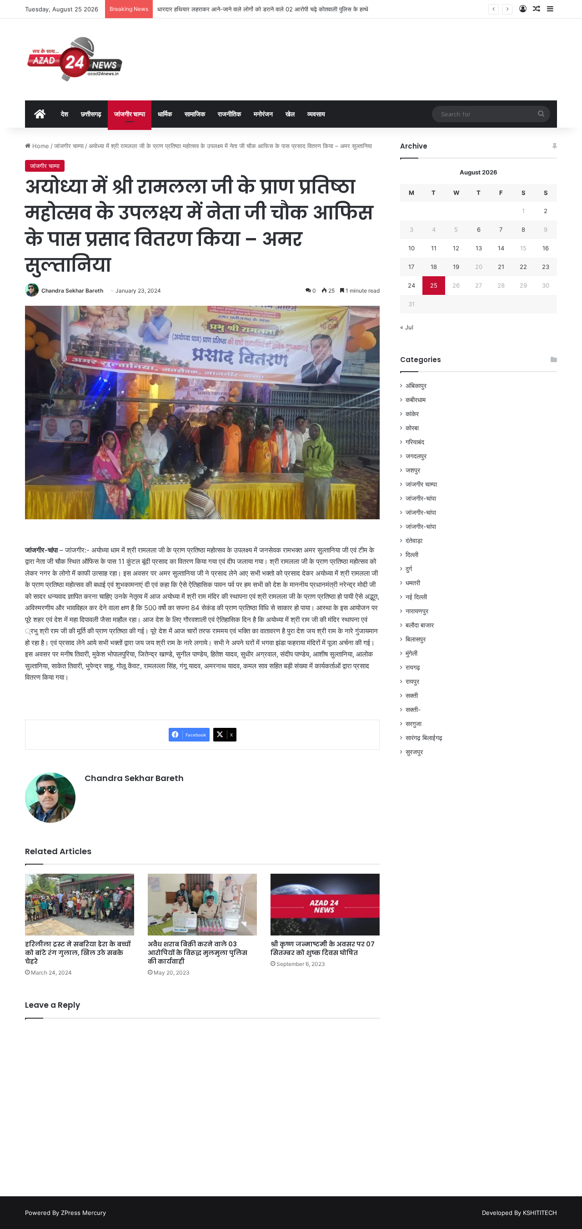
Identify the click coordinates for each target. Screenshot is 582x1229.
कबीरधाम (416, 399)
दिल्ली (412, 554)
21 (501, 266)
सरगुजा (413, 723)
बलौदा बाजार (420, 625)
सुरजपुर (414, 752)
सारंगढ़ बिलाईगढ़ (424, 737)
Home (39, 145)
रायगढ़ (413, 667)
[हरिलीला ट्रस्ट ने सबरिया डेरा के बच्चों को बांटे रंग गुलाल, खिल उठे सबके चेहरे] (79, 904)
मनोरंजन (263, 114)
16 (545, 248)
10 (411, 248)
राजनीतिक (229, 114)
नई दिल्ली (416, 597)
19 (456, 266)
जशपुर (413, 470)
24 (411, 285)
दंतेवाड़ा (414, 540)
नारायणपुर (417, 611)
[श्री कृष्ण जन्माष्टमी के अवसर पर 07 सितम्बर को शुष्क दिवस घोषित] (325, 904)
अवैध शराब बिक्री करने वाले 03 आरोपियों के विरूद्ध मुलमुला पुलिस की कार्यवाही (197, 953)
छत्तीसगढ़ (91, 114)
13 (479, 248)
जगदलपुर (416, 456)
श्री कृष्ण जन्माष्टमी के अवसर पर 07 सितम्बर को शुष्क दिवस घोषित (323, 948)
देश (64, 114)
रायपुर (412, 681)
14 (501, 248)
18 (434, 266)
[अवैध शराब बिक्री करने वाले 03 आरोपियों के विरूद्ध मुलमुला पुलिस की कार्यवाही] (202, 904)
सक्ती (412, 695)
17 (411, 266)
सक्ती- (413, 709)
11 (433, 248)
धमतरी (413, 583)
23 (545, 266)
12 (456, 248)
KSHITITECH (540, 1212)
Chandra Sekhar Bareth (72, 290)
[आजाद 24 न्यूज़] (74, 59)
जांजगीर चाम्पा (129, 114)
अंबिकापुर (416, 385)
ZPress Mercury (83, 1212)
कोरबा (412, 428)
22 (523, 266)
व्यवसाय (316, 114)
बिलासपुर (416, 639)
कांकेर (412, 414)
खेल (290, 114)
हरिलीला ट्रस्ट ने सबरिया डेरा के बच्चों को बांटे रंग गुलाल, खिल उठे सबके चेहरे (77, 953)
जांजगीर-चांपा (421, 498)
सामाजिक (195, 114)
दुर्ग (409, 568)
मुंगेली (411, 653)
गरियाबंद (415, 442)
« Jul (406, 327)
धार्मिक (165, 114)
